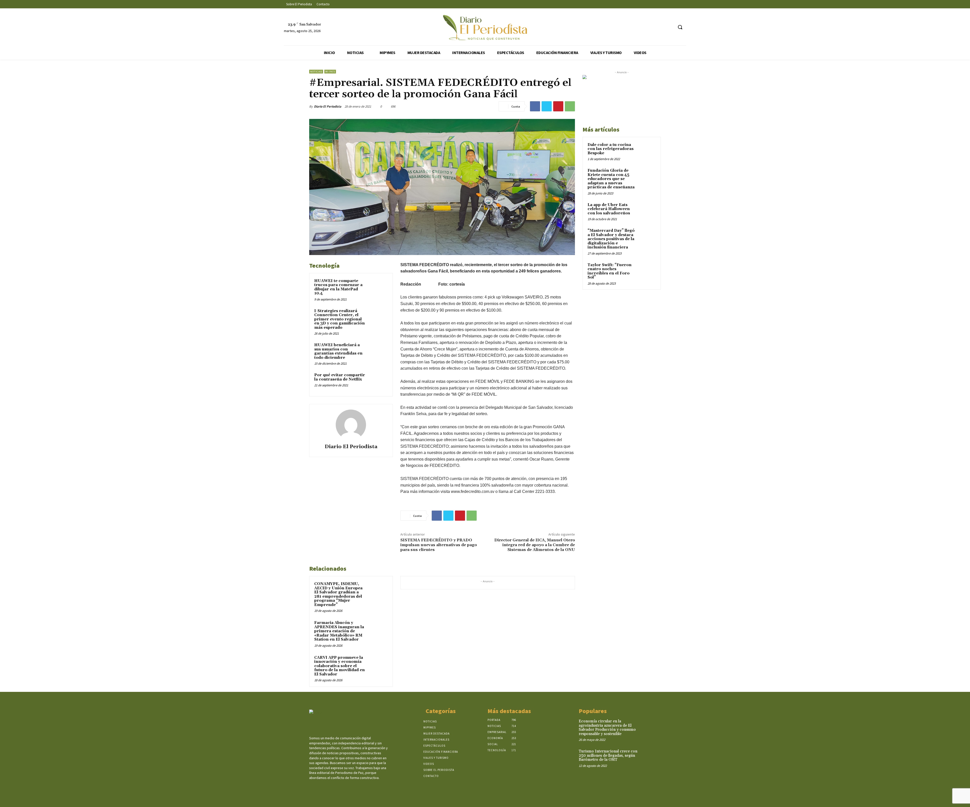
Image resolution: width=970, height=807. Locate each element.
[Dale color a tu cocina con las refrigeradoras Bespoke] (647, 151)
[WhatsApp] (570, 106)
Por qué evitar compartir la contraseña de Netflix (339, 377)
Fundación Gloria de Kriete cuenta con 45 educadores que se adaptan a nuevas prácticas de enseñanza (611, 179)
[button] (680, 27)
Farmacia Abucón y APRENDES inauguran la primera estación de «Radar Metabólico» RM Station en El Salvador (339, 631)
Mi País (330, 71)
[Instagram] (650, 27)
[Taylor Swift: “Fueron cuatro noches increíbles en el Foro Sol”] (647, 271)
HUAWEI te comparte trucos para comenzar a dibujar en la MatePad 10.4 (338, 287)
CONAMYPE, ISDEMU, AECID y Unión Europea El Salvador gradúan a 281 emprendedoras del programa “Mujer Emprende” (338, 594)
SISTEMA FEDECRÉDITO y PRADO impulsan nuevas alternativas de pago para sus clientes (438, 545)
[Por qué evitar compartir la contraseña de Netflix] (378, 381)
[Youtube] (669, 27)
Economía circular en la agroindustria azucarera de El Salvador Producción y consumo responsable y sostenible (607, 727)
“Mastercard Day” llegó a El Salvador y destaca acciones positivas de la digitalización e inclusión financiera (611, 239)
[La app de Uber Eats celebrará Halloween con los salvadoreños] (647, 211)
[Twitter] (660, 27)
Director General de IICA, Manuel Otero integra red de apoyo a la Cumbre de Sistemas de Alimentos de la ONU (534, 545)
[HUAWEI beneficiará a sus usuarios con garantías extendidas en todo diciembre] (378, 351)
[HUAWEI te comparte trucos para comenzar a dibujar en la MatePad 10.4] (378, 287)
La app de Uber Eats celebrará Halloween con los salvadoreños (609, 209)
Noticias (316, 71)
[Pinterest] (558, 106)
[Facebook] (641, 27)
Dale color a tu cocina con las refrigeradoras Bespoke (611, 149)
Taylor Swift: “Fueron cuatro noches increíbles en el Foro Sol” (610, 271)
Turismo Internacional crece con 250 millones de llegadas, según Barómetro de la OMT (608, 755)
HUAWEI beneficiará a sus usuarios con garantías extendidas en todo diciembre (338, 351)
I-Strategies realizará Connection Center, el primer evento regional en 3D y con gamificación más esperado (339, 319)
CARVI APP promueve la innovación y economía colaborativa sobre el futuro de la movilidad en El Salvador (339, 666)
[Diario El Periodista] (351, 425)
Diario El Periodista (327, 106)
